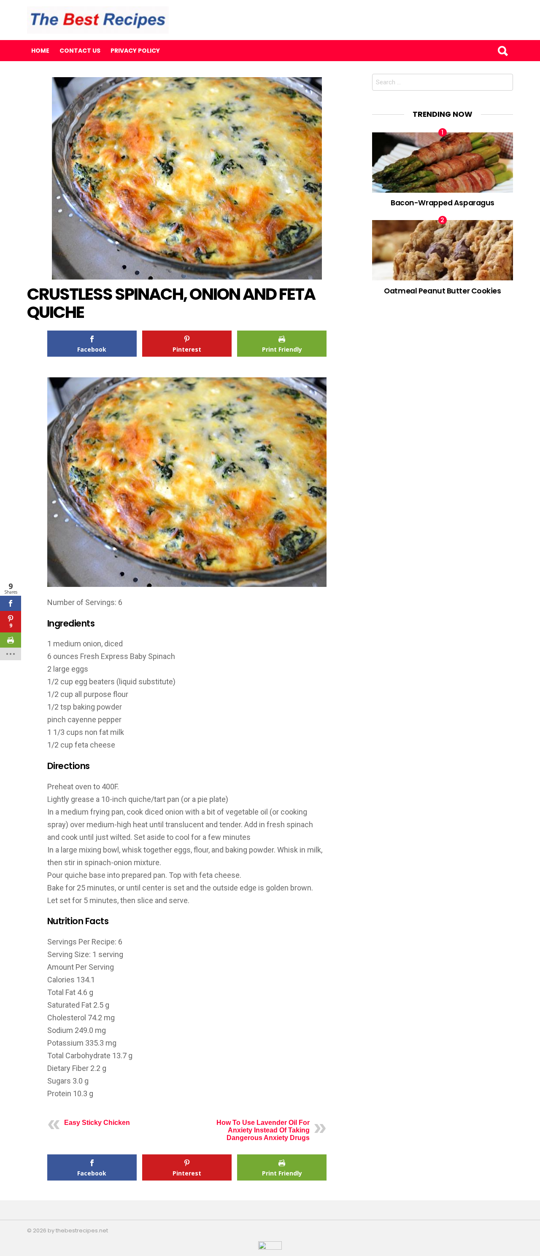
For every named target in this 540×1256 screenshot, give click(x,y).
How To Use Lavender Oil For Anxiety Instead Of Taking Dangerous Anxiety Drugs (263, 1130)
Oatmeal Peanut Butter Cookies (442, 290)
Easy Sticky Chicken (97, 1122)
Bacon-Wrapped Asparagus (442, 202)
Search (502, 50)
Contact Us (79, 50)
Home (40, 50)
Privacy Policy (135, 50)
